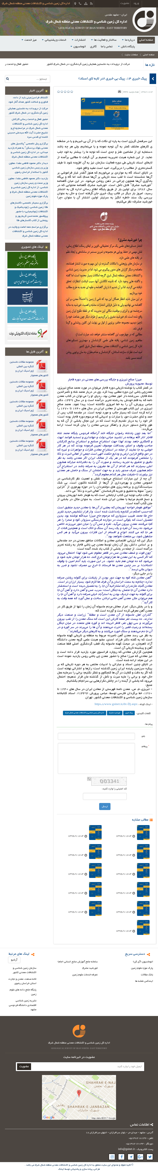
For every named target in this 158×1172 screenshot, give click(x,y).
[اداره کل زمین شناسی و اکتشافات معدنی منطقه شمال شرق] (144, 20)
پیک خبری (129, 713)
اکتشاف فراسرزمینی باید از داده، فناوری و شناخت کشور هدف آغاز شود (28, 99)
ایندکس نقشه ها (144, 981)
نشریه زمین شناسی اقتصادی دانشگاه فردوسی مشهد (22, 1005)
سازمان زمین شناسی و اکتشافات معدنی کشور (24, 970)
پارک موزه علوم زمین (142, 968)
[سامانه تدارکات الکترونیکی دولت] (27, 333)
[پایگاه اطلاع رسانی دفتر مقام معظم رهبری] (27, 259)
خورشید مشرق (114, 713)
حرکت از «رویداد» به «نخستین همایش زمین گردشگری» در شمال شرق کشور (113, 64)
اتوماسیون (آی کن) (143, 962)
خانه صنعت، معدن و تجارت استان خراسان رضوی (22, 981)
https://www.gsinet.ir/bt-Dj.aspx (116, 704)
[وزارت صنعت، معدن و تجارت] (27, 314)
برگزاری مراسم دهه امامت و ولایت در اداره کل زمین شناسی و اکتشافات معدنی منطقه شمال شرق (28, 231)
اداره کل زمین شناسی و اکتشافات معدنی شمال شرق (84, 713)
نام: (143, 736)
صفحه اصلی (146, 40)
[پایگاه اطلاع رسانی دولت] (27, 296)
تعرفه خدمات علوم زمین (85, 975)
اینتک (61, 1169)
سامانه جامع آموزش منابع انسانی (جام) (78, 962)
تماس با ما (107, 46)
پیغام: (145, 746)
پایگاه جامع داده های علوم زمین (23, 992)
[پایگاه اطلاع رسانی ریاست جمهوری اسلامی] (27, 278)
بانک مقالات (147, 975)
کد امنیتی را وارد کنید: (114, 788)
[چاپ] (119, 91)
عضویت (24, 1066)
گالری (93, 46)
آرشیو (14, 960)
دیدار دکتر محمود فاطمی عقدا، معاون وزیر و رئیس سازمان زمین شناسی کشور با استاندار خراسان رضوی (28, 168)
